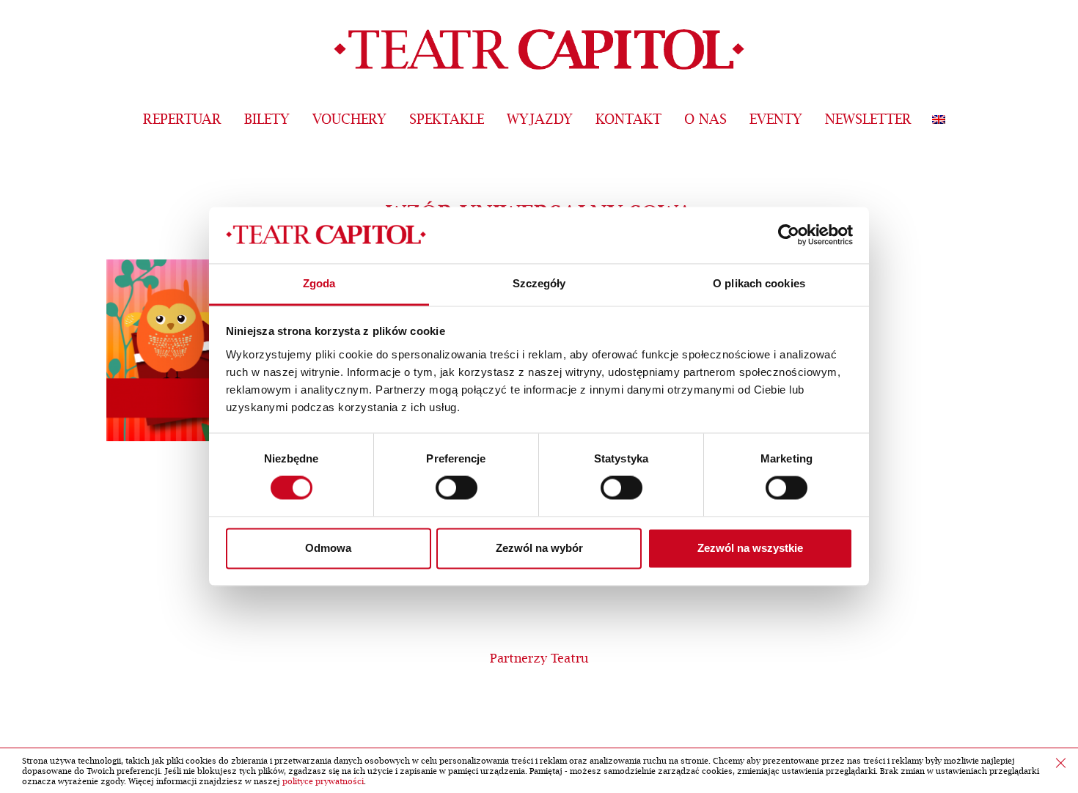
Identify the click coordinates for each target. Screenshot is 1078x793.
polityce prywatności (323, 781)
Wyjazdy (540, 120)
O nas (705, 120)
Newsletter (868, 120)
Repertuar (182, 120)
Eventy (775, 120)
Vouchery (349, 120)
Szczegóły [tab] (539, 283)
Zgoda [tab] (319, 283)
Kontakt (628, 120)
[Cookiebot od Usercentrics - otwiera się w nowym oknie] (789, 235)
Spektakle (446, 120)
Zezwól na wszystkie (750, 548)
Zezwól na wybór (539, 548)
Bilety (267, 120)
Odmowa (328, 548)
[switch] (456, 488)
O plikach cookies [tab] (759, 283)
